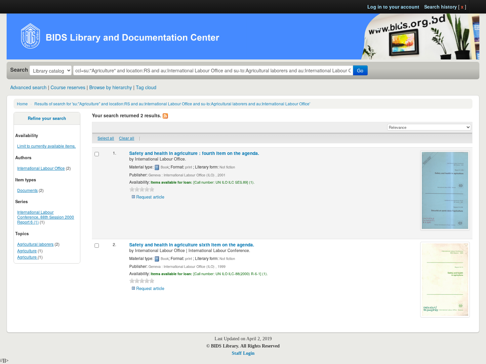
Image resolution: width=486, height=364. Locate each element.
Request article (150, 197)
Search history (440, 6)
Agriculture (27, 250)
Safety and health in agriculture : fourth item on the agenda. (194, 153)
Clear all (126, 138)
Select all (106, 138)
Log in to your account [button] (393, 6)
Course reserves (68, 87)
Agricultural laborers (35, 244)
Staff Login (243, 353)
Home (22, 103)
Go (360, 70)
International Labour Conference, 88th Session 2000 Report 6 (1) (45, 217)
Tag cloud (146, 87)
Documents (27, 190)
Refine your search (47, 118)
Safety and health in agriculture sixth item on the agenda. (191, 244)
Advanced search (28, 87)
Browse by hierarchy (110, 87)
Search (19, 69)
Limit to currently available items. (46, 146)
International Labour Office (41, 168)
